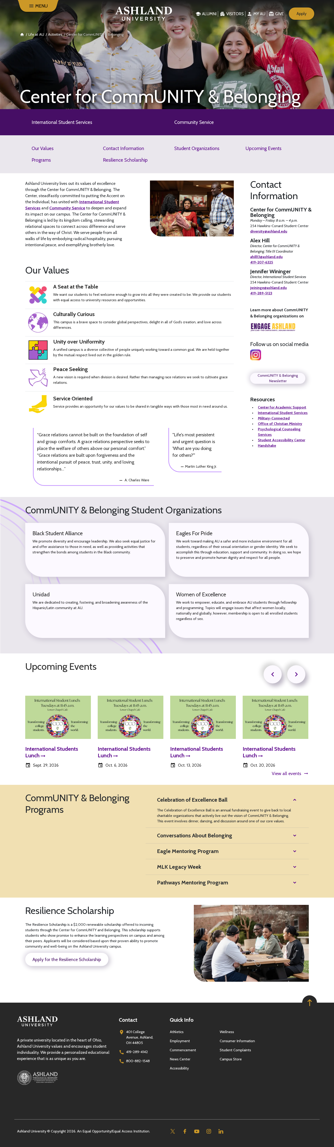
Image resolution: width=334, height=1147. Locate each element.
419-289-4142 (137, 1052)
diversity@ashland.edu (268, 231)
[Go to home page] (144, 13)
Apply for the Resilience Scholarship (66, 959)
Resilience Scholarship (125, 160)
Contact (128, 1019)
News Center (180, 1059)
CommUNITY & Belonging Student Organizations (123, 510)
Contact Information (123, 148)
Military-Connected (274, 418)
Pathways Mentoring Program (192, 882)
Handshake (267, 445)
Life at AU (36, 34)
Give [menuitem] (279, 13)
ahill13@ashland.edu (266, 257)
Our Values (43, 148)
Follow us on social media (279, 344)
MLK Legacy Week (179, 866)
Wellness (227, 1032)
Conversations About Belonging (194, 835)
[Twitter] (172, 1131)
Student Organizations (196, 148)
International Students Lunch (51, 752)
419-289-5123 (261, 293)
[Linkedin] (221, 1131)
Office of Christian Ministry (280, 424)
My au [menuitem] (259, 13)
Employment (180, 1041)
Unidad (41, 594)
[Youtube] (196, 1131)
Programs (41, 160)
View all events (286, 773)
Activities (55, 34)
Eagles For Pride (194, 533)
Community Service (194, 122)
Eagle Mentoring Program (188, 851)
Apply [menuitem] (302, 13)
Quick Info (182, 1019)
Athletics (177, 1032)
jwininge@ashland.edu (268, 288)
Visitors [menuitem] (235, 13)
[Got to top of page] (309, 1002)
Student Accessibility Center (281, 440)
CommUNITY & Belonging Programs (77, 803)
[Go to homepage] (37, 1026)
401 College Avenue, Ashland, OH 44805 (139, 1037)
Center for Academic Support (282, 407)
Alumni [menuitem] (209, 13)
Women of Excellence (201, 594)
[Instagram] (209, 1131)
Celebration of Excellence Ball (192, 799)
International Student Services (62, 122)
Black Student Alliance (57, 533)
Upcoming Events (264, 148)
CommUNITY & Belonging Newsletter (278, 378)
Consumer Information (237, 1041)
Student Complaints (235, 1050)
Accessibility (179, 1068)
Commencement (183, 1050)
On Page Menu (300, 1139)
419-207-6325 (261, 262)
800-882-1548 (138, 1061)
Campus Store (231, 1059)
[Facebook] (184, 1131)
